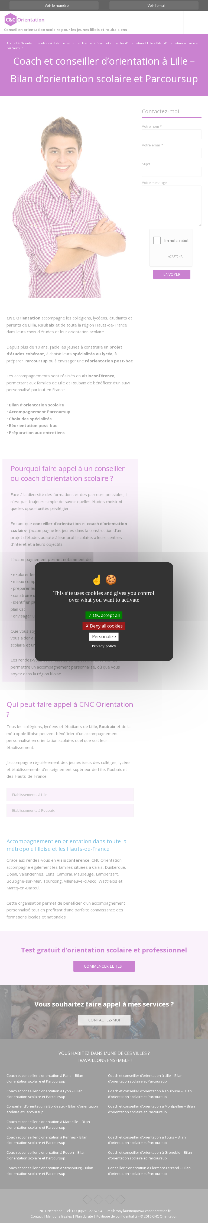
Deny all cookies (106, 626)
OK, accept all (106, 615)
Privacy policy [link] (104, 646)
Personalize (104, 636)
